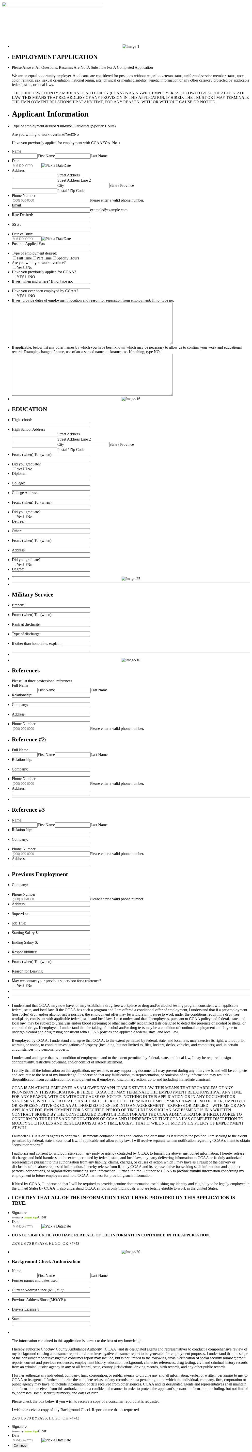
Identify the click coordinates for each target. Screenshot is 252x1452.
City (60, 185)
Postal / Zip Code (70, 190)
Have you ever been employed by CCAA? (45, 291)
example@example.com (108, 210)
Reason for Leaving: (28, 971)
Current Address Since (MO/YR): (38, 1290)
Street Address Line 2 (74, 180)
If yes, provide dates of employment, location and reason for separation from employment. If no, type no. (93, 300)
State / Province (122, 185)
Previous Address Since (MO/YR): (39, 1300)
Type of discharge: (26, 634)
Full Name (20, 685)
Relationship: (22, 695)
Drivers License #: (26, 1309)
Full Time (24, 258)
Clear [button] (42, 1217)
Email (16, 205)
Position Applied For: (28, 243)
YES (20, 277)
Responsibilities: (24, 952)
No (29, 267)
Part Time (44, 258)
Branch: (18, 605)
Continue (20, 1445)
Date (15, 161)
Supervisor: (21, 913)
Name (16, 151)
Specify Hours (68, 258)
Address (18, 170)
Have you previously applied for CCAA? (44, 272)
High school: (22, 420)
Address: (19, 550)
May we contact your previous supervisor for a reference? (56, 981)
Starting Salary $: (25, 933)
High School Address (28, 429)
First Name (46, 156)
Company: (20, 704)
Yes (19, 267)
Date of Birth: (22, 234)
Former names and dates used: (35, 1280)
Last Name (99, 156)
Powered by (25, 1217)
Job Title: (19, 923)
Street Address (68, 175)
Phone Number (23, 195)
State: (16, 1319)
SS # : (16, 224)
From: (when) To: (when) (31, 454)
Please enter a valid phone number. (117, 200)
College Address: (25, 493)
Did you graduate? (26, 464)
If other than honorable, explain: (37, 643)
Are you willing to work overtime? (39, 262)
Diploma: (19, 473)
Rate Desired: (22, 215)
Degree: (18, 521)
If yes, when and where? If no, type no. (42, 281)
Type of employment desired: (34, 253)
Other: (17, 531)
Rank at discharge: (26, 624)
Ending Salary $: (25, 942)
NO (32, 277)
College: (18, 483)
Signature (19, 1213)
